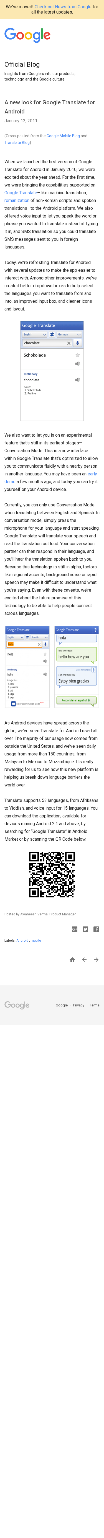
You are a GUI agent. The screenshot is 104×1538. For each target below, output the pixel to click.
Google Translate (20, 192)
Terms (95, 1005)
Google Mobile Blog (63, 136)
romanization (16, 200)
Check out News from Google (63, 6)
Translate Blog (17, 142)
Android (22, 941)
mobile (36, 941)
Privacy (79, 1005)
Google (62, 1005)
